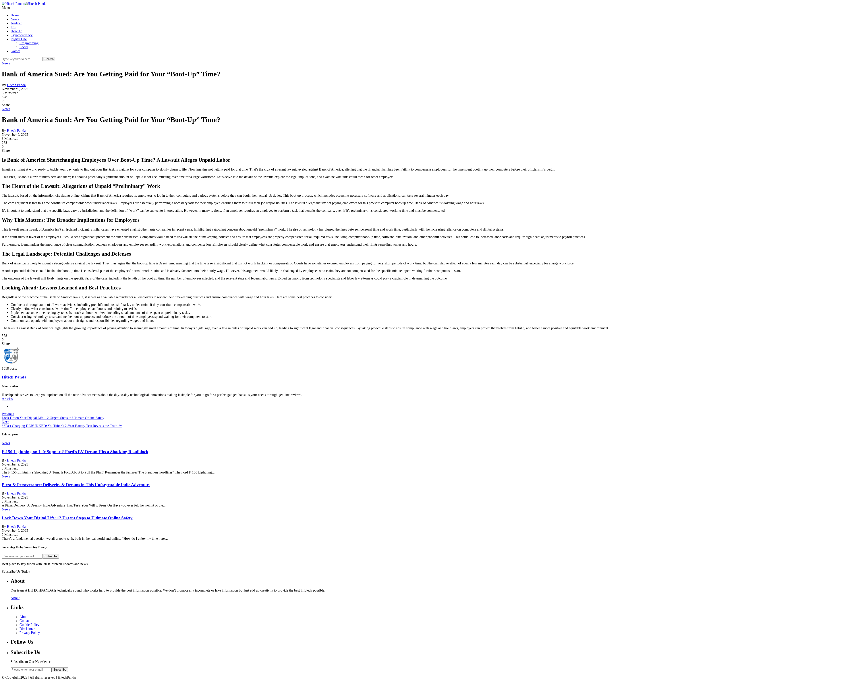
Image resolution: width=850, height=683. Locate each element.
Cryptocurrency (22, 35)
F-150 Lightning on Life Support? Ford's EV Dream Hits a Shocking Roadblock (75, 451)
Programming (29, 43)
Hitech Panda (16, 85)
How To (16, 31)
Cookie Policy (29, 625)
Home (15, 15)
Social (23, 47)
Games (15, 51)
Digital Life (19, 39)
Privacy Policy (29, 632)
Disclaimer (27, 629)
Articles (7, 399)
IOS (13, 27)
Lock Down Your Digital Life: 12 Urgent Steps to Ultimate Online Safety (67, 518)
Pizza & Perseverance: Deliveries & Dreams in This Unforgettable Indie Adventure (76, 484)
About (15, 598)
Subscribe (50, 556)
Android (16, 23)
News (15, 19)
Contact (24, 621)
